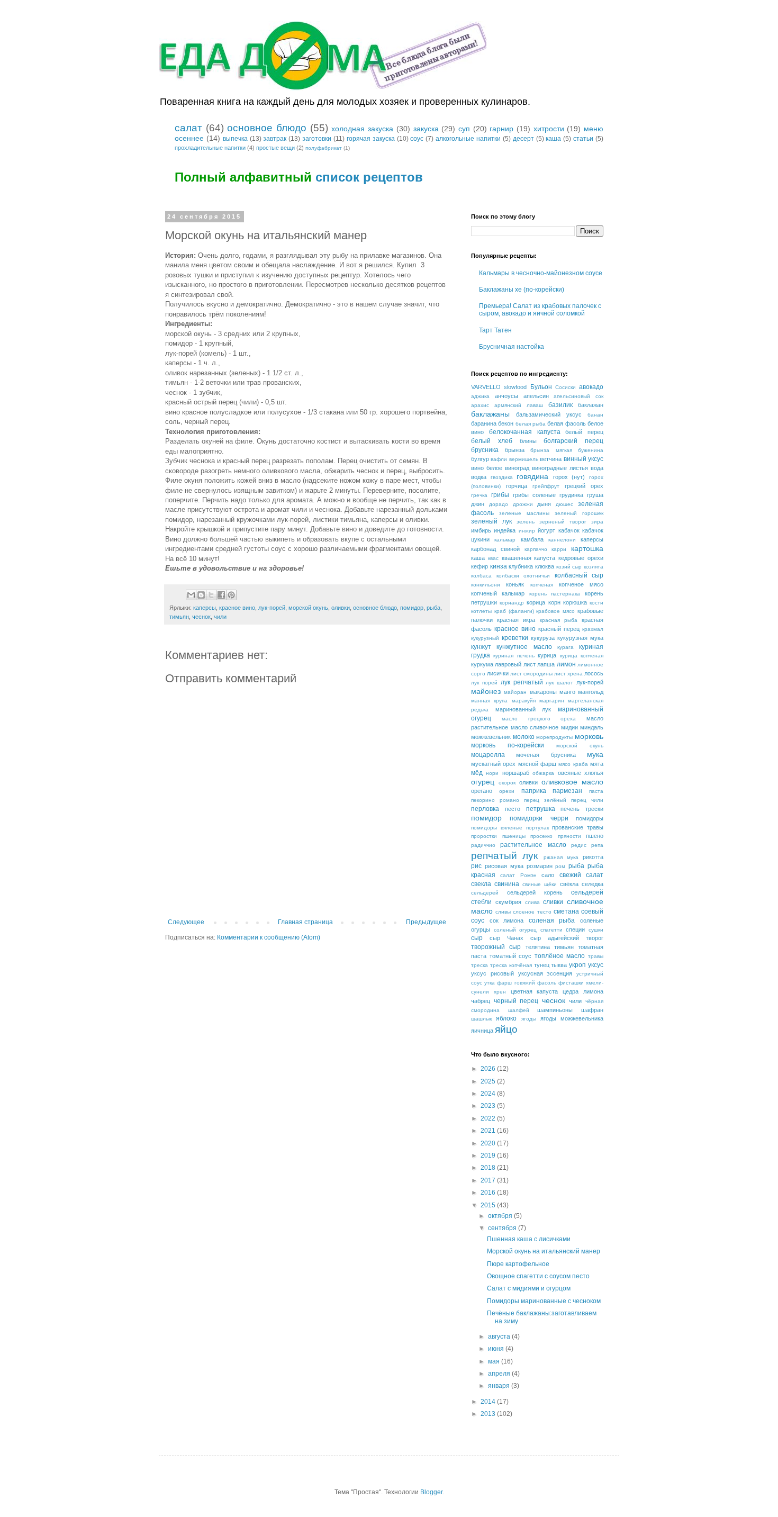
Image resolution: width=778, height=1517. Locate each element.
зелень (526, 522)
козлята (593, 567)
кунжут (481, 647)
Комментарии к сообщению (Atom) (268, 937)
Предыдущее (426, 922)
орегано (481, 791)
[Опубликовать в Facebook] (221, 595)
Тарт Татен (495, 330)
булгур (480, 459)
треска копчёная (511, 965)
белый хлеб (491, 441)
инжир (527, 531)
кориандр (512, 603)
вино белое (486, 468)
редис (578, 845)
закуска (426, 128)
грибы (500, 495)
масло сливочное (535, 727)
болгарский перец (573, 441)
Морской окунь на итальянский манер (543, 1251)
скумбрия (508, 902)
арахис (480, 405)
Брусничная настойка (511, 346)
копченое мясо (581, 584)
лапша (546, 664)
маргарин (551, 700)
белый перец (584, 432)
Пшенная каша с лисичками (529, 1239)
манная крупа (489, 700)
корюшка (575, 602)
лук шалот (559, 682)
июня (496, 1348)
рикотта (593, 857)
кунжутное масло (523, 647)
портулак (537, 827)
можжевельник (491, 737)
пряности (569, 836)
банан (595, 415)
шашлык (481, 1019)
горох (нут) (569, 477)
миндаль (591, 727)
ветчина (551, 459)
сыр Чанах (506, 938)
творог (594, 938)
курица (547, 655)
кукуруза (543, 638)
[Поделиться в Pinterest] (231, 595)
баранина (483, 423)
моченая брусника (545, 755)
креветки (515, 638)
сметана (566, 911)
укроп (577, 965)
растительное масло (533, 844)
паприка (533, 790)
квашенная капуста (529, 558)
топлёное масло (560, 956)
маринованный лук (523, 709)
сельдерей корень (535, 892)
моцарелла (488, 755)
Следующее (186, 922)
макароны (543, 692)
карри (558, 549)
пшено (594, 836)
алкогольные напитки (468, 138)
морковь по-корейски (507, 745)
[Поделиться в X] (211, 595)
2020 (489, 1143)
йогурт (546, 530)
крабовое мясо (555, 611)
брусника (485, 450)
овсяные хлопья (580, 773)
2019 (489, 1155)
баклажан (590, 405)
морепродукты (554, 737)
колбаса (481, 576)
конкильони (485, 585)
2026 (489, 1068)
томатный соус (511, 956)
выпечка (235, 138)
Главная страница (305, 922)
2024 (489, 1093)
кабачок (569, 530)
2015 (489, 1205)
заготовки (316, 138)
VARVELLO (486, 387)
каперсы (204, 607)
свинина (506, 884)
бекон (505, 423)
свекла (481, 884)
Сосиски (565, 387)
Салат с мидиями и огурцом (529, 1288)
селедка (592, 884)
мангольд (590, 692)
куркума (482, 664)
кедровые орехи (580, 558)
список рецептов (369, 177)
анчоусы (506, 396)
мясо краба (572, 764)
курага (565, 647)
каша (553, 138)
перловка (485, 808)
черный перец (516, 1001)
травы (595, 956)
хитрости (548, 128)
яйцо (506, 1029)
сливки (553, 902)
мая (494, 1361)
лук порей (484, 682)
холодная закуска (362, 128)
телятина (538, 947)
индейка (504, 530)
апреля (500, 1373)
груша (595, 495)
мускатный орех (493, 764)
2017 (489, 1180)
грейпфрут (545, 486)
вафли (499, 459)
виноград (517, 468)
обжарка (543, 773)
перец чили (587, 800)
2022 (489, 1118)
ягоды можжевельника (571, 1018)
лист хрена (568, 673)
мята (596, 764)
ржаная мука (561, 857)
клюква (544, 566)
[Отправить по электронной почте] (191, 595)
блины (528, 441)
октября (501, 1216)
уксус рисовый (492, 973)
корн (554, 602)
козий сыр (569, 567)
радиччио (483, 845)
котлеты (481, 611)
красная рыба (558, 620)
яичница (482, 1030)
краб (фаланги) (514, 611)
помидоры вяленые (496, 827)
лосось (593, 673)
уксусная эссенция (545, 973)
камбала (532, 539)
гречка (479, 495)
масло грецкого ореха (539, 718)
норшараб (515, 773)
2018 (489, 1167)
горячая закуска (371, 138)
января (499, 1385)
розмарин (540, 866)
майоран (515, 692)
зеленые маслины (524, 513)
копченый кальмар (497, 593)
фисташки (571, 983)
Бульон (541, 387)
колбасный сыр (579, 575)
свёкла (569, 884)
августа (500, 1336)
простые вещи (275, 148)
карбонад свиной (495, 549)
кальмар (504, 540)
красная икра (516, 620)
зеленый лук (491, 521)
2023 (489, 1105)
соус (416, 138)
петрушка (540, 808)
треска (479, 965)
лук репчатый (522, 682)
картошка (587, 548)
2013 (489, 1413)
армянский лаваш (518, 405)
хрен (500, 992)
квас (493, 558)
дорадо (498, 504)
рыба (433, 607)
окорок (507, 782)
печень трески (581, 809)
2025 (489, 1081)
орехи (506, 791)
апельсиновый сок (578, 396)
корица (536, 602)
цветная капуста (534, 991)
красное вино (237, 607)
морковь (589, 736)
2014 (489, 1401)
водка (478, 477)
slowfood (515, 387)
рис (476, 866)
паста (596, 791)
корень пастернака (555, 594)
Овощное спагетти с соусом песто (538, 1276)
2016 (489, 1192)
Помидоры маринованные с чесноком (544, 1301)
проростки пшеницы (498, 836)
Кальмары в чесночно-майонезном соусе (540, 273)
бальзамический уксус (549, 414)
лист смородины (531, 673)
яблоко (506, 1018)
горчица (516, 486)
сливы (503, 912)
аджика (480, 396)
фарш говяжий (516, 983)
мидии (569, 727)
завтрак (274, 138)
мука (595, 754)
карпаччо (535, 549)
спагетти (551, 930)
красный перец (559, 629)
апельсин (536, 396)
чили (220, 616)
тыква (559, 965)
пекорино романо (495, 800)
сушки (596, 930)
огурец (482, 782)
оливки (340, 607)
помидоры (589, 818)
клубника (521, 566)
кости (596, 603)
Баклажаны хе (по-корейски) (521, 289)
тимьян (179, 616)
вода (597, 468)
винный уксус (583, 459)
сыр (477, 938)
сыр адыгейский (554, 938)
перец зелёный (545, 800)
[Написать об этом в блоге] (201, 595)
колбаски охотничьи (523, 576)
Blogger (431, 1492)
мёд (477, 772)
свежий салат (581, 875)
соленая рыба (552, 920)
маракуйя (524, 700)
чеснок (201, 616)
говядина (532, 476)
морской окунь (308, 607)
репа (597, 845)
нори (492, 773)
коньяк (515, 584)
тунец (541, 965)
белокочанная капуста (524, 432)
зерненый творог (562, 522)
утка (489, 983)
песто (512, 809)
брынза (514, 450)
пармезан (567, 790)
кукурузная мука (580, 638)
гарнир (501, 128)
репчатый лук (504, 855)
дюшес (564, 504)
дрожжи (523, 504)
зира (597, 522)
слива (532, 902)
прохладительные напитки (210, 148)
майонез (486, 691)
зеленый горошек (579, 513)
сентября (503, 1228)
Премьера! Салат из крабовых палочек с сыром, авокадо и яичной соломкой (540, 309)
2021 (489, 1130)
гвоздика (502, 477)
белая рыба (530, 424)
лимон (566, 664)
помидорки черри (539, 818)
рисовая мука (504, 866)
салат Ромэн (518, 875)
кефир (479, 566)
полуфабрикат (323, 148)
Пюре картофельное (518, 1264)
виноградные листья (560, 468)
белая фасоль (566, 423)
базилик (560, 405)
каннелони (562, 540)
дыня (544, 504)
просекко (541, 836)
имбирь (481, 530)
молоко (524, 737)
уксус (595, 965)
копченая (541, 585)
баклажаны (490, 414)
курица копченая (581, 655)
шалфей (518, 1010)
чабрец (480, 1001)
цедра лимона (583, 991)
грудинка (571, 495)
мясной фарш (537, 764)
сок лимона (507, 920)
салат (188, 127)
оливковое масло (572, 782)
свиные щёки (539, 884)
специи (575, 929)
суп (464, 128)
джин (477, 504)
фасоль (546, 983)
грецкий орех (584, 486)
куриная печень (513, 655)
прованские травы (577, 827)
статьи (583, 138)
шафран (592, 1010)
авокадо (591, 387)
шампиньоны (555, 1010)
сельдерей (485, 893)
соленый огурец (515, 930)
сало (547, 875)
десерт (523, 138)
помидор (411, 607)
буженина (590, 450)
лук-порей (271, 607)
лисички (498, 673)
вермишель (523, 459)
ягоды (528, 1019)
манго (567, 692)
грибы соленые (534, 495)
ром (560, 866)
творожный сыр (496, 947)
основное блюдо (266, 127)
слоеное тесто (532, 912)
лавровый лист (515, 664)
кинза (498, 566)
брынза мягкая (551, 450)
